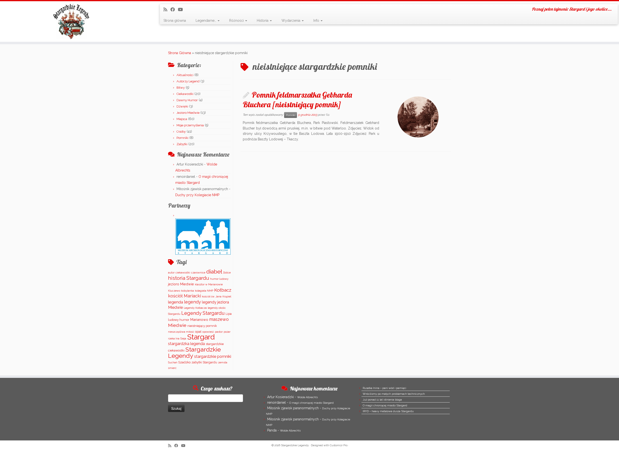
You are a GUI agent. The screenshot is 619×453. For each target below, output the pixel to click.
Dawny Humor (187, 100)
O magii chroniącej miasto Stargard (311, 402)
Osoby (181, 131)
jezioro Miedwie (181, 284)
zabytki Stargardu (204, 362)
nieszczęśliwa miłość (181, 331)
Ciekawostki (185, 94)
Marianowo (199, 319)
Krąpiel (226, 296)
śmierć (172, 368)
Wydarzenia (291, 20)
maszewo (219, 319)
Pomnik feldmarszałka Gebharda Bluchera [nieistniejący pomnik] (297, 99)
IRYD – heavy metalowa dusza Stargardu (388, 411)
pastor (219, 331)
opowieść (208, 331)
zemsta (222, 362)
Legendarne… (206, 20)
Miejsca (182, 119)
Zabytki (182, 144)
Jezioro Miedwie (188, 113)
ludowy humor (178, 320)
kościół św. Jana (211, 296)
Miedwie (177, 325)
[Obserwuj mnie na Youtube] (182, 9)
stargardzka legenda (186, 343)
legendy (192, 301)
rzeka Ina (173, 338)
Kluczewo (174, 290)
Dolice (227, 272)
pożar (227, 331)
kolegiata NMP (204, 290)
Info (316, 20)
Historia (263, 20)
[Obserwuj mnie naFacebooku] (174, 9)
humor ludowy (219, 278)
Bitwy (181, 87)
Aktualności (185, 75)
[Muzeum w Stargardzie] (203, 236)
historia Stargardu (188, 278)
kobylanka (187, 290)
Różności (237, 20)
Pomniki (182, 138)
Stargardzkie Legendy (194, 352)
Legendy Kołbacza (195, 307)
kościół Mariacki (184, 295)
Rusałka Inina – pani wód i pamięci (384, 388)
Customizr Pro (338, 445)
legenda (175, 302)
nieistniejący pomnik (202, 326)
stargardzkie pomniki (212, 356)
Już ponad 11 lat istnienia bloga (382, 399)
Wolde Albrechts (307, 397)
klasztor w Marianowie (209, 284)
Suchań (172, 362)
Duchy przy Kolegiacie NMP (197, 195)
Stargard (201, 337)
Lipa (229, 314)
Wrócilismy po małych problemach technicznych (394, 393)
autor (171, 272)
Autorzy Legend (188, 81)
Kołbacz (222, 290)
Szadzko (184, 362)
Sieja (183, 338)
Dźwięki (182, 106)
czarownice (198, 272)
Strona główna (174, 20)
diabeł (214, 271)
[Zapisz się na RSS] (166, 9)
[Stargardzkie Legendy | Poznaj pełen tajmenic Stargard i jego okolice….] (71, 21)
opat (198, 331)
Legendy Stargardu (203, 313)
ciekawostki (183, 272)
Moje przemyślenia (190, 125)
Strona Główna (179, 53)
